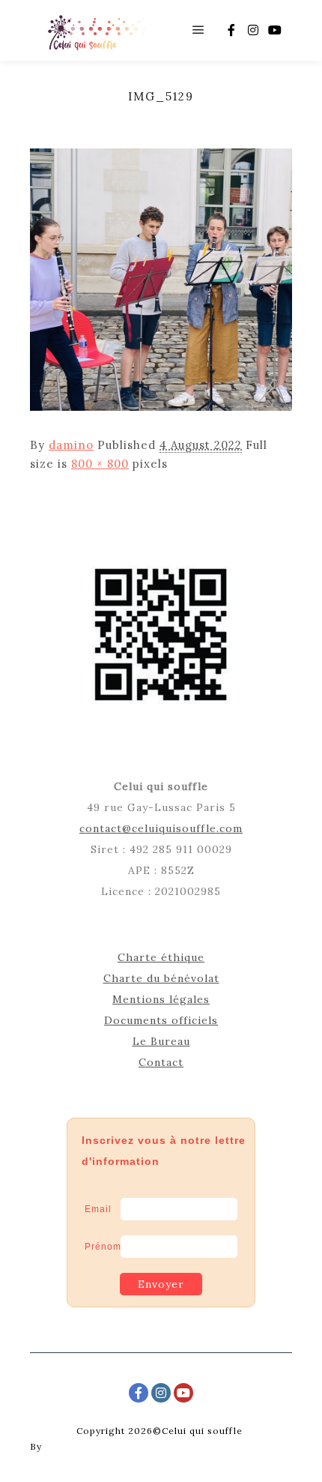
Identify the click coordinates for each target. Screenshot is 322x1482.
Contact (161, 1062)
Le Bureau (161, 1041)
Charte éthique (161, 957)
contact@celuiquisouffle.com (161, 828)
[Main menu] (198, 30)
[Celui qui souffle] (99, 30)
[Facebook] (231, 30)
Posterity (67, 1446)
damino (71, 445)
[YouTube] (275, 30)
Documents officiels (161, 1020)
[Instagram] (253, 30)
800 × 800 (100, 464)
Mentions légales (161, 999)
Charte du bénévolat (161, 978)
